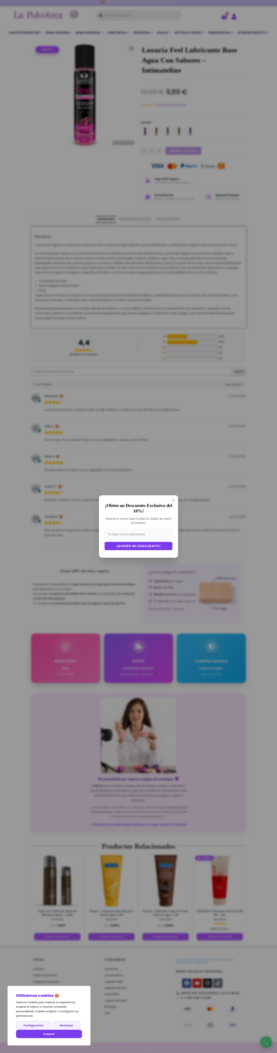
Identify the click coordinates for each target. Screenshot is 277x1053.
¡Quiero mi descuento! (138, 546)
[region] (49, 1015)
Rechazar (66, 1025)
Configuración (33, 1025)
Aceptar (49, 1034)
